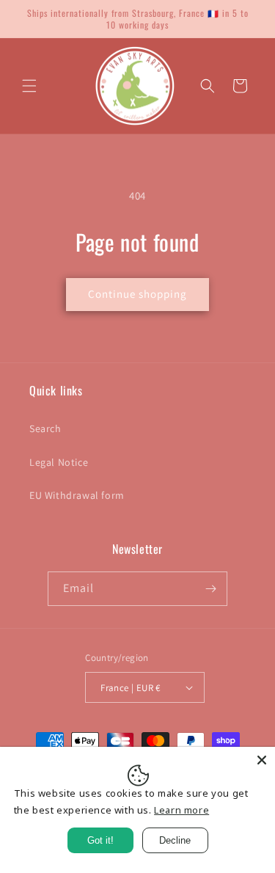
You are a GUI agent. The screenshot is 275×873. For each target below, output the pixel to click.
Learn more (181, 810)
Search (45, 428)
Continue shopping (137, 294)
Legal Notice (58, 462)
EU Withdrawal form (77, 495)
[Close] (261, 760)
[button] (29, 86)
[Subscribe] (210, 588)
